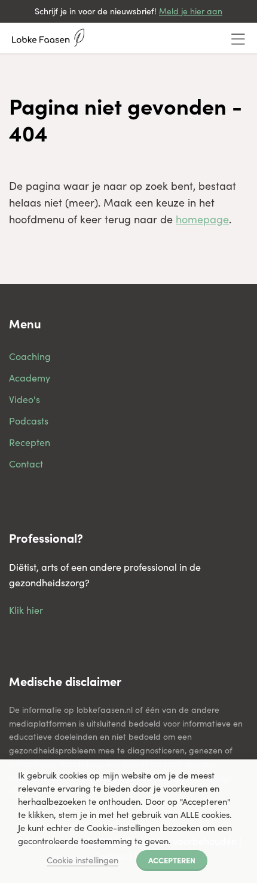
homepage (202, 219)
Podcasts (28, 420)
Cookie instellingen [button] (82, 860)
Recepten (29, 442)
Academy (29, 377)
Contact (26, 463)
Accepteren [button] (171, 859)
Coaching (30, 356)
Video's (24, 399)
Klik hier (26, 610)
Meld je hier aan (190, 11)
